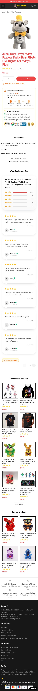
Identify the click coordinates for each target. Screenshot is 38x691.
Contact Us (4, 655)
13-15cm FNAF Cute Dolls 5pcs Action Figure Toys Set (10, 402)
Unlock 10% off (4, 682)
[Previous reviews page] (24, 365)
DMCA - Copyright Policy (8, 635)
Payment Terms (6, 650)
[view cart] (35, 6)
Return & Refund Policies (8, 653)
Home (3, 12)
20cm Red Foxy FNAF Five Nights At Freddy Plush (8, 535)
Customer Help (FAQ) (7, 658)
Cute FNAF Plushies (14, 12)
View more (19, 504)
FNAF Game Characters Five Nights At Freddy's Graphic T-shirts (9, 432)
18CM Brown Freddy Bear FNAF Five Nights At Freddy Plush (28, 535)
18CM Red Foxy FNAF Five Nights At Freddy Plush (8, 490)
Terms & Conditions (7, 630)
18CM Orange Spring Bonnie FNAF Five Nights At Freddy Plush (27, 461)
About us (4, 627)
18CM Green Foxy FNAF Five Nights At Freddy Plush (9, 461)
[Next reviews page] (34, 365)
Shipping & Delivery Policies (9, 647)
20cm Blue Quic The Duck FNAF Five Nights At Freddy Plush (27, 565)
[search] (32, 6)
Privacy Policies (6, 633)
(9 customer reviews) (17, 69)
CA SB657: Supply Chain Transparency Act (14, 638)
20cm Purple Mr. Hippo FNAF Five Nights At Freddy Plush (9, 565)
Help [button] (34, 688)
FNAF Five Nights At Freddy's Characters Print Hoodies (27, 402)
